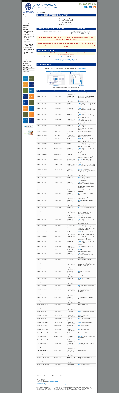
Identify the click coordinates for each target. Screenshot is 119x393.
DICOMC (80, 336)
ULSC (79, 207)
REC (79, 285)
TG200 (79, 125)
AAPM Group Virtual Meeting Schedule (28, 45)
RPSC (79, 174)
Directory (85, 3)
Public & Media (26, 19)
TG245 (79, 216)
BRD (79, 361)
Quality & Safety (27, 59)
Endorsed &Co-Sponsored (27, 41)
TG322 (79, 241)
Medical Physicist (27, 23)
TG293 (79, 143)
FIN (79, 329)
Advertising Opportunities (26, 72)
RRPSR (79, 200)
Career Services (91, 3)
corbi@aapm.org (83, 68)
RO (79, 340)
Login (28, 1)
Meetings (25, 29)
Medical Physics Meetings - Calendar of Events (29, 52)
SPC (79, 343)
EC (78, 308)
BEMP (79, 301)
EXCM (79, 289)
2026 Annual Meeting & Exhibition (29, 36)
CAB (79, 318)
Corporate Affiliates (27, 67)
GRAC (79, 311)
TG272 (79, 108)
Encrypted (24, 1)
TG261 (79, 253)
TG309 (79, 236)
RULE (79, 325)
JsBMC (79, 100)
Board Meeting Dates (29, 49)
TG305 (79, 225)
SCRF (79, 250)
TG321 (79, 148)
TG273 (79, 164)
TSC (79, 246)
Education (25, 57)
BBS (90, 4)
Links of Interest (27, 69)
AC (79, 268)
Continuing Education (84, 4)
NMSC (79, 278)
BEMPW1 (80, 169)
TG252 (79, 182)
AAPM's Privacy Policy (41, 383)
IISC (79, 271)
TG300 (79, 219)
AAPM (24, 17)
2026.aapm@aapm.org (53, 381)
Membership (26, 25)
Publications (26, 63)
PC (79, 347)
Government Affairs (27, 61)
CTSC (79, 193)
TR (78, 297)
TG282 (79, 114)
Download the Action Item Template (66, 60)
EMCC (79, 315)
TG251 (79, 103)
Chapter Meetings (28, 47)
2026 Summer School (29, 34)
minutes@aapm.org (61, 57)
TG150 (79, 119)
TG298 (79, 231)
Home (80, 3)
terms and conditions (62, 384)
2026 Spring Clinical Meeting (28, 31)
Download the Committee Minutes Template (66, 59)
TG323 (79, 138)
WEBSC (80, 322)
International (26, 21)
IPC (79, 275)
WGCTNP (80, 159)
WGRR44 (80, 263)
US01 (79, 177)
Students (25, 27)
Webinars (26, 39)
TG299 (79, 154)
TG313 (79, 211)
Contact (94, 4)
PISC (79, 197)
